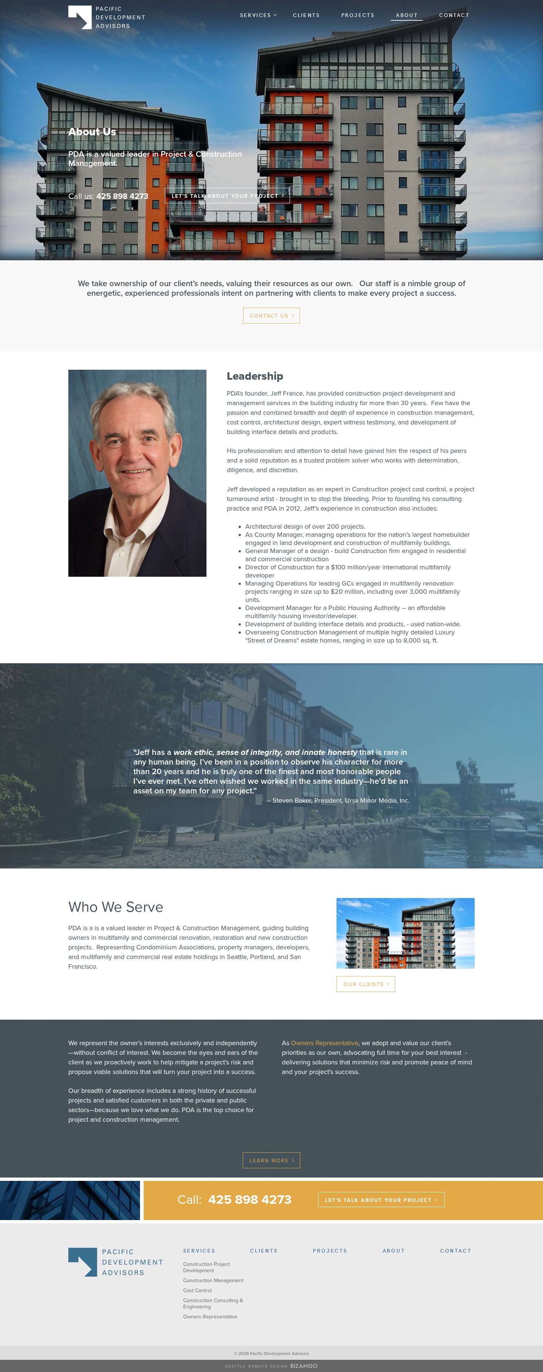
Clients (306, 14)
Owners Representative (324, 1043)
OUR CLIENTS (364, 984)
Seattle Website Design (256, 1366)
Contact (454, 14)
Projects (358, 14)
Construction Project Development (206, 1267)
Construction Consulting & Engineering (213, 1303)
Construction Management (213, 1280)
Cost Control (197, 1290)
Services (256, 14)
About (407, 14)
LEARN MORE (269, 1161)
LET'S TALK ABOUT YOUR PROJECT (225, 196)
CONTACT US (269, 316)
